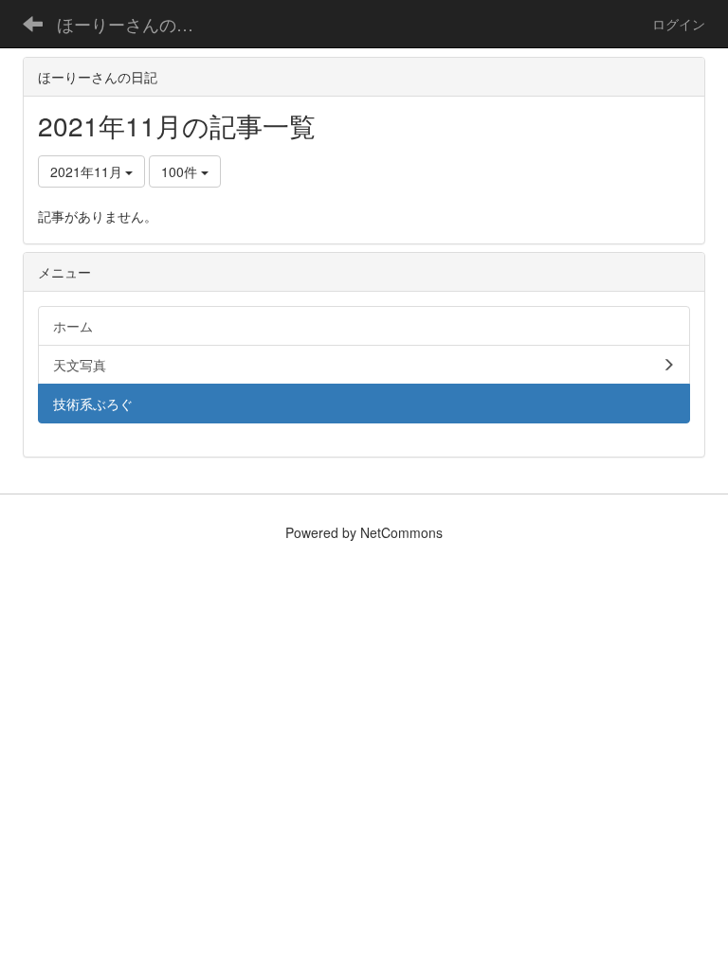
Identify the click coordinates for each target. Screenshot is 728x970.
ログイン (678, 23)
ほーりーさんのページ (137, 23)
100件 (181, 171)
